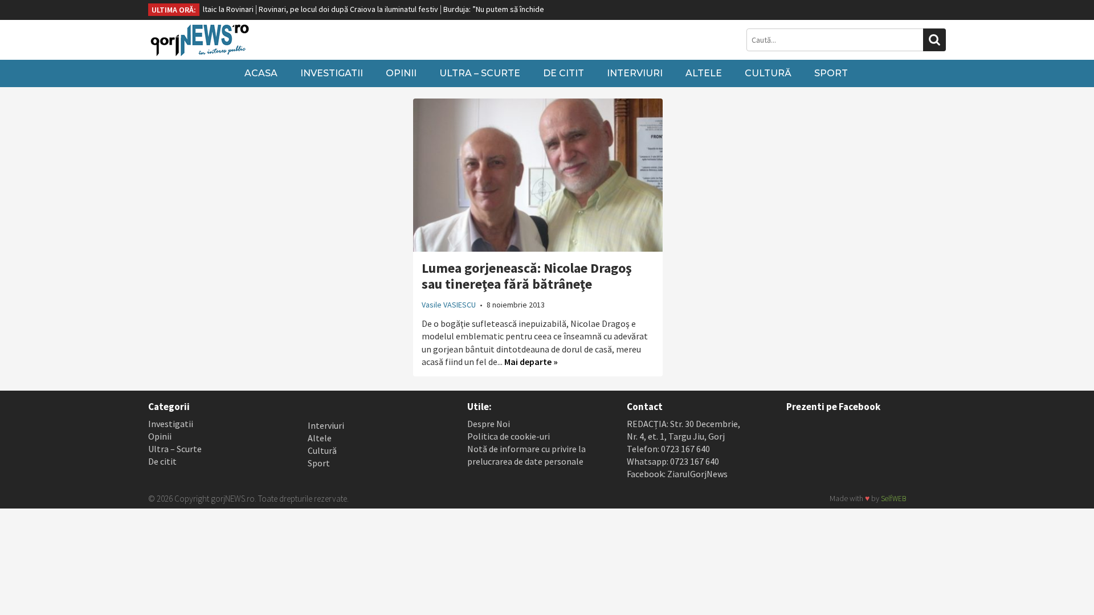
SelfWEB (893, 498)
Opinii (401, 73)
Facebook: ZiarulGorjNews (677, 473)
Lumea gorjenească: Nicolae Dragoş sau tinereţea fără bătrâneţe (527, 276)
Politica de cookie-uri (508, 436)
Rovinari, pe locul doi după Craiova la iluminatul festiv (336, 9)
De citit (563, 73)
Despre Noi (488, 423)
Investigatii (331, 73)
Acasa (260, 73)
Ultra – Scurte (479, 73)
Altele (703, 73)
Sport (831, 73)
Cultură (768, 73)
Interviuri (635, 73)
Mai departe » (531, 361)
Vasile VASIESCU (449, 305)
